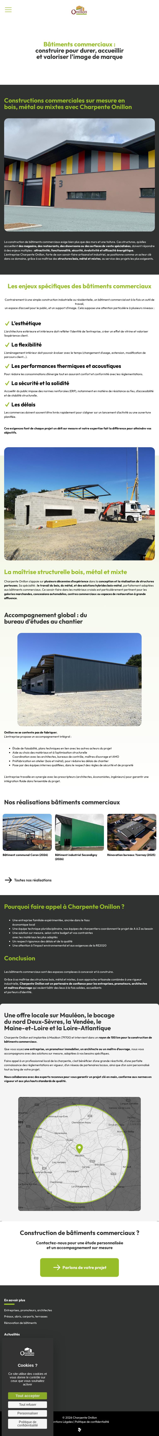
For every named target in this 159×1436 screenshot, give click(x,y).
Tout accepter (28, 1396)
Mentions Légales (61, 1422)
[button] (79, 880)
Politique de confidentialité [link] (27, 1423)
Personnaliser (27, 1413)
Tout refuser (27, 1404)
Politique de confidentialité (92, 1422)
